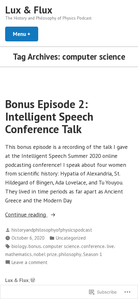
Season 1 (92, 254)
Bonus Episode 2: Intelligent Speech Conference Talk (49, 117)
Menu (25, 34)
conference (93, 246)
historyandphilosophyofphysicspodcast (52, 230)
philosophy (70, 254)
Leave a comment (29, 262)
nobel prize (45, 254)
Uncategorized (71, 238)
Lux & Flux (28, 10)
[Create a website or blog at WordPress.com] (32, 280)
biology (19, 246)
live (110, 246)
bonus (35, 246)
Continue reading (26, 214)
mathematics (18, 254)
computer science (61, 246)
